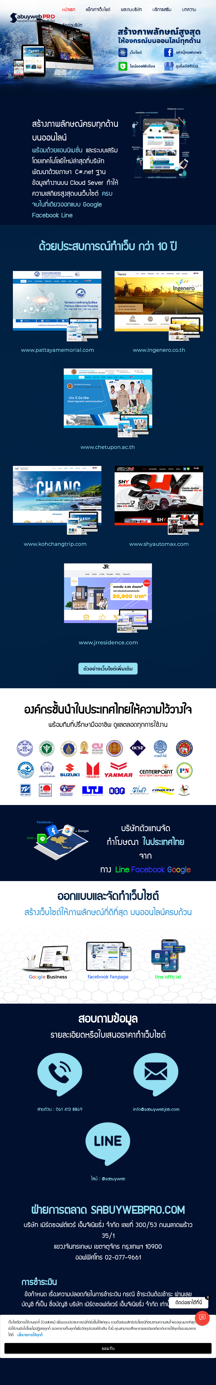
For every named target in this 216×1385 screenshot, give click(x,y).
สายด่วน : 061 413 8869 (59, 1109)
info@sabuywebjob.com (156, 1109)
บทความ (189, 9)
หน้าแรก (68, 9)
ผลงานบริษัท (131, 9)
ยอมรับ (108, 1348)
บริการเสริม (162, 9)
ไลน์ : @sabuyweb (108, 1179)
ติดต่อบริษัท (72, 25)
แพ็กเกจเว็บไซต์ (98, 9)
